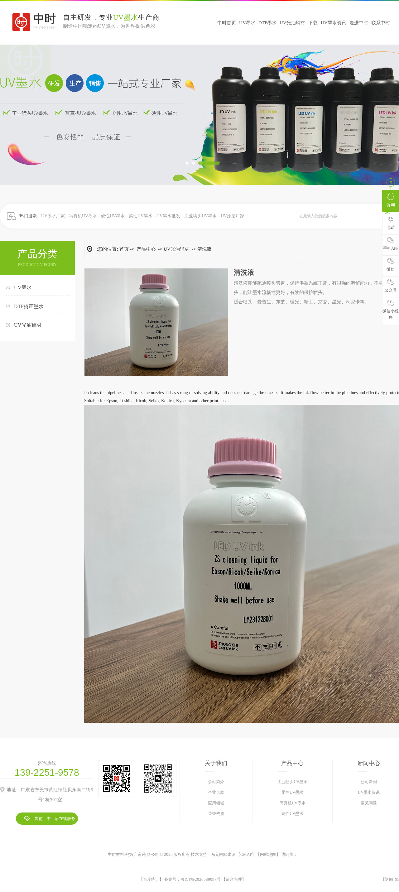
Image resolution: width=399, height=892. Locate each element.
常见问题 (369, 803)
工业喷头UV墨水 (200, 216)
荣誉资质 (216, 813)
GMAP (246, 854)
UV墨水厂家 (53, 216)
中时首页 (226, 22)
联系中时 (380, 22)
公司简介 (216, 781)
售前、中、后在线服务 (55, 818)
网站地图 (268, 854)
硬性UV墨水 (113, 216)
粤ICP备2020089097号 (200, 879)
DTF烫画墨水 (29, 306)
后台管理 (234, 879)
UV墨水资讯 (333, 22)
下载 (313, 22)
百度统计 (151, 879)
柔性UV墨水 (140, 216)
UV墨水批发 (168, 216)
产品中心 (146, 249)
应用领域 (216, 803)
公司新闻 (369, 781)
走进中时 (358, 22)
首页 (124, 249)
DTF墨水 (267, 22)
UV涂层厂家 (232, 216)
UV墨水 (247, 22)
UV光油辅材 (292, 22)
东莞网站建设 (223, 854)
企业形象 (216, 792)
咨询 (390, 204)
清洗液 (204, 249)
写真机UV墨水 (83, 216)
